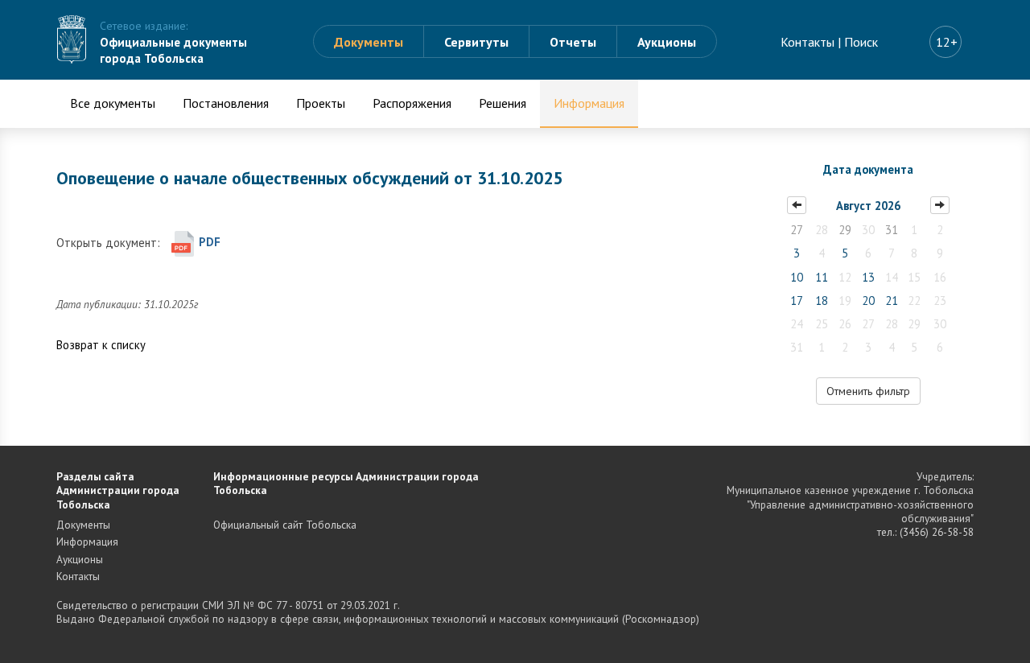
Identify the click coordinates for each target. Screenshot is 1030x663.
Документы (368, 42)
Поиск (861, 42)
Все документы (112, 103)
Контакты (807, 42)
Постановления (226, 103)
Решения (502, 103)
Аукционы (666, 42)
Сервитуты (476, 42)
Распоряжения (412, 103)
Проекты (320, 103)
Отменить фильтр (868, 391)
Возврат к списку (101, 344)
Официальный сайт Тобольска (284, 524)
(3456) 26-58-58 (937, 532)
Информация (589, 103)
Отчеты (573, 42)
